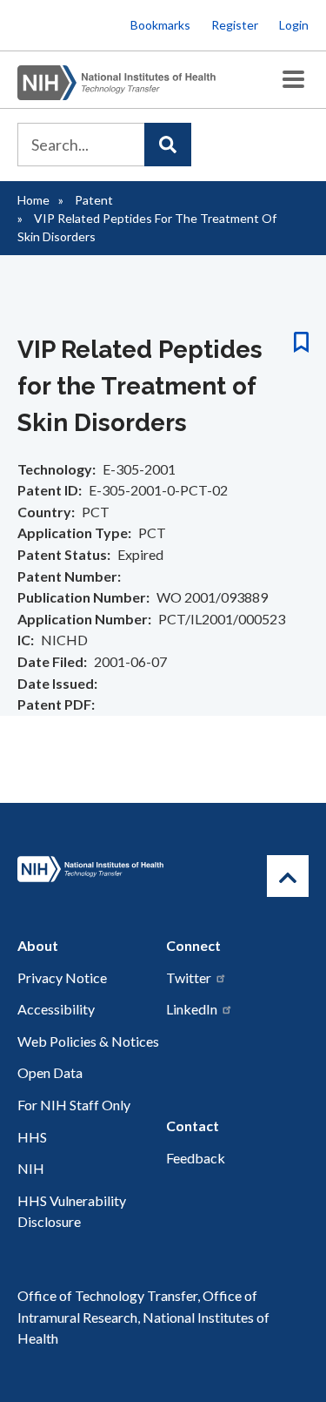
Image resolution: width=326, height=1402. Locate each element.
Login (294, 24)
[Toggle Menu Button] (293, 79)
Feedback (195, 1157)
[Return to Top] (288, 876)
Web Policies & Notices (88, 1041)
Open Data (50, 1072)
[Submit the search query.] (167, 144)
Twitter (188, 977)
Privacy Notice (62, 977)
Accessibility (56, 1009)
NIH (30, 1168)
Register (234, 24)
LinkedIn (191, 1009)
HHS (32, 1137)
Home (33, 199)
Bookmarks (160, 24)
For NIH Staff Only (73, 1104)
